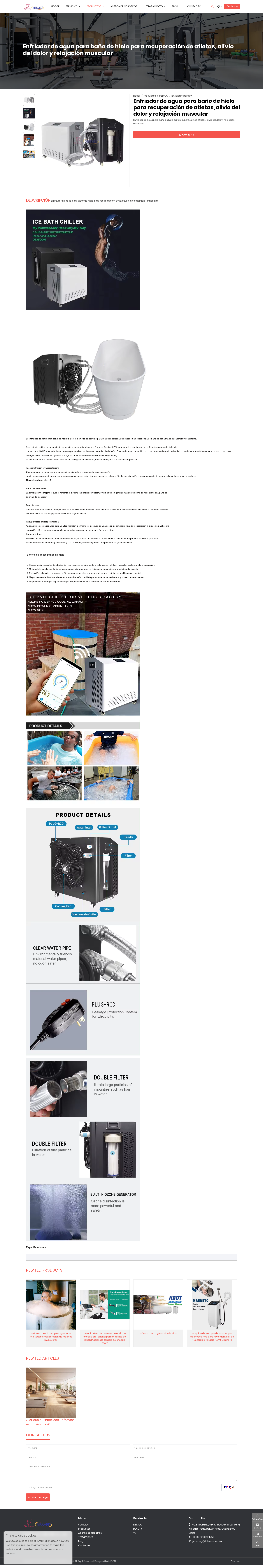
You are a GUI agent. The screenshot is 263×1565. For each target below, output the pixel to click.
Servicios (71, 6)
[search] (212, 6)
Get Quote (232, 6)
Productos (94, 6)
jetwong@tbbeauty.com (207, 1541)
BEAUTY (137, 1529)
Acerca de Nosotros (123, 6)
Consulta (188, 134)
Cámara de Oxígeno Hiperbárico (158, 1333)
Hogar (55, 6)
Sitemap (235, 1561)
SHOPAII (112, 1561)
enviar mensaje (38, 1497)
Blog (175, 6)
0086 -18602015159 (203, 1537)
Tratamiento (154, 6)
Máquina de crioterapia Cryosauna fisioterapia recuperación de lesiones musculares (51, 1337)
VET (135, 1533)
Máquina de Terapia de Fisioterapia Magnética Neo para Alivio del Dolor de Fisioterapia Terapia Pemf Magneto (212, 1337)
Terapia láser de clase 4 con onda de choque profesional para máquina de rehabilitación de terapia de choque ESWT (104, 1338)
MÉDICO (137, 1524)
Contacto (194, 6)
